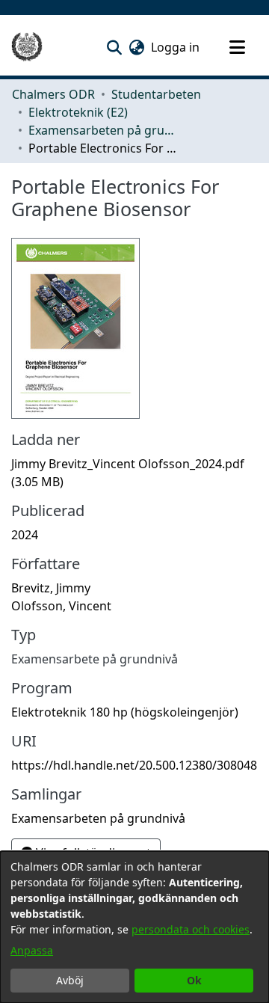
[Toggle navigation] (237, 47)
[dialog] (134, 927)
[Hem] (27, 47)
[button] (114, 47)
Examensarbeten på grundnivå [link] (103, 130)
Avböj (70, 980)
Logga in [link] (176, 47)
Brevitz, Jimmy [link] (50, 588)
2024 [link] (24, 535)
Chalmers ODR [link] (53, 94)
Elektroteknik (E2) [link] (78, 112)
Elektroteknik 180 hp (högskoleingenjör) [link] (124, 712)
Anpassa (31, 950)
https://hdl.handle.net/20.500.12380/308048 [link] (134, 765)
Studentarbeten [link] (156, 94)
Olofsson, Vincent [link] (61, 606)
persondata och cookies (191, 929)
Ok (194, 980)
